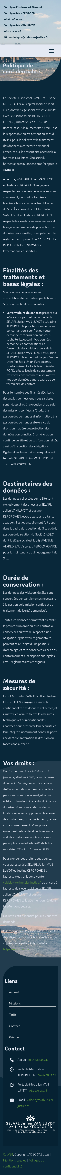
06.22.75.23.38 (38, 1090)
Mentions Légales (14, 1160)
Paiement (15, 1037)
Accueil (14, 992)
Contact (14, 1026)
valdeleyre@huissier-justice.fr (22, 882)
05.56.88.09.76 (38, 1060)
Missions (15, 1003)
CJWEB (8, 1154)
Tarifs (12, 1015)
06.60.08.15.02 (46, 1075)
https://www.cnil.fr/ (16, 949)
